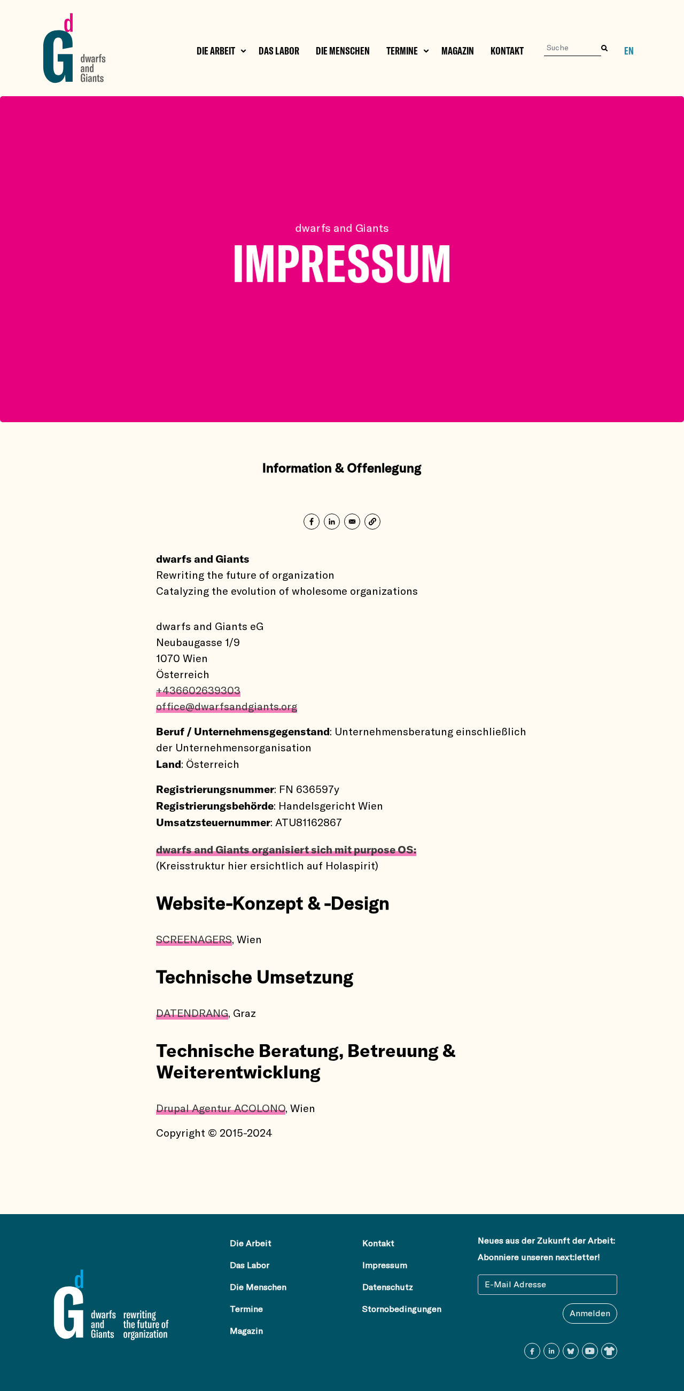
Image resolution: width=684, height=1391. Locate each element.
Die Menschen (343, 50)
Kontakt (507, 50)
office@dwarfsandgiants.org (226, 707)
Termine (402, 50)
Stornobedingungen (401, 1309)
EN (629, 51)
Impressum (384, 1265)
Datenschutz (387, 1287)
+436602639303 (198, 691)
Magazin (457, 50)
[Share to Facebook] (312, 522)
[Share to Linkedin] (332, 522)
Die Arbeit (216, 50)
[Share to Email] (352, 522)
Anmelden (590, 1313)
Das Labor (279, 50)
